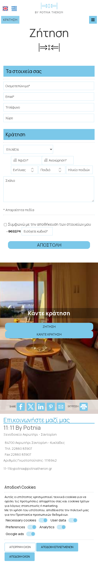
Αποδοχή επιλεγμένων (57, 547)
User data (58, 520)
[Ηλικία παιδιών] (78, 171)
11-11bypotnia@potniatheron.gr (27, 468)
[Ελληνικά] (14, 8)
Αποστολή (49, 245)
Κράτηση (10, 20)
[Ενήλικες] (24, 171)
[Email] (49, 97)
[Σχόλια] (49, 190)
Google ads (15, 534)
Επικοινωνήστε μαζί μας (36, 420)
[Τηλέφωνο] (49, 108)
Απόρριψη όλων (20, 547)
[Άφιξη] (26, 161)
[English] (5, 8)
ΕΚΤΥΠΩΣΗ (73, 406)
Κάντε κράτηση (49, 334)
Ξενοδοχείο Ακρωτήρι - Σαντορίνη (30, 434)
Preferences (15, 527)
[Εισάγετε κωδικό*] (37, 232)
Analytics (46, 527)
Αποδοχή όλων (19, 556)
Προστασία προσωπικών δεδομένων (42, 515)
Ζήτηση (49, 326)
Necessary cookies (21, 520)
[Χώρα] (49, 119)
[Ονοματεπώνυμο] (49, 87)
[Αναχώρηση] (57, 161)
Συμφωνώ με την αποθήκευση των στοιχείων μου (49, 224)
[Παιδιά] (52, 171)
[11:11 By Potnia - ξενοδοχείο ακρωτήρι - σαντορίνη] (49, 7)
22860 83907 (22, 448)
